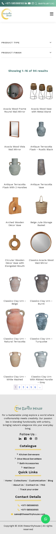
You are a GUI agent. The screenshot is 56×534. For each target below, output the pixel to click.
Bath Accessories (29, 463)
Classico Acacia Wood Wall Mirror (41, 261)
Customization (37, 480)
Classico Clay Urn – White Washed (15, 378)
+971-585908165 (29, 509)
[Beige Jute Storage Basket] (41, 204)
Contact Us (32, 484)
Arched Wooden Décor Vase (15, 224)
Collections (20, 480)
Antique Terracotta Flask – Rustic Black (41, 148)
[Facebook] (25, 440)
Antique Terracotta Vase (41, 186)
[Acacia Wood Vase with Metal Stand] (41, 91)
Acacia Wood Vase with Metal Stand (41, 110)
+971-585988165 (14, 3)
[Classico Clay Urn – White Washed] (14, 359)
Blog (50, 480)
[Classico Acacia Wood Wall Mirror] (41, 242)
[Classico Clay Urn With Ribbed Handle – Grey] (41, 359)
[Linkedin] (20, 440)
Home (8, 480)
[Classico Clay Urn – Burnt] (41, 283)
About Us (18, 484)
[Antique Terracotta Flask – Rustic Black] (41, 129)
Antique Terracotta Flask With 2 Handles (15, 186)
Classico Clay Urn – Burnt (41, 302)
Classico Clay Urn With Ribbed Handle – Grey (41, 379)
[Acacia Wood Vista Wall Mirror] (14, 129)
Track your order (29, 489)
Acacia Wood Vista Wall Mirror (14, 148)
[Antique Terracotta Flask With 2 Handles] (14, 166)
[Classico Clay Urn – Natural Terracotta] (14, 321)
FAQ (43, 484)
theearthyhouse (32, 526)
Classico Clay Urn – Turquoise (41, 340)
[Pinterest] (30, 440)
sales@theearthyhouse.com (29, 514)
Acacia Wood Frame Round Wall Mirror (14, 110)
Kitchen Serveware (29, 454)
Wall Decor (29, 467)
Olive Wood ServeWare (29, 458)
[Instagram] (36, 440)
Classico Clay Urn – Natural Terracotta (15, 340)
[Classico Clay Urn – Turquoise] (41, 321)
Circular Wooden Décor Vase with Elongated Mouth (15, 263)
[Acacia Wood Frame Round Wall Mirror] (14, 91)
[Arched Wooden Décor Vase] (14, 204)
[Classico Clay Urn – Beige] (14, 283)
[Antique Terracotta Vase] (41, 166)
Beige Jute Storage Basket (41, 224)
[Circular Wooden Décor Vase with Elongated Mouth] (14, 242)
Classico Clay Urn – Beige (15, 302)
